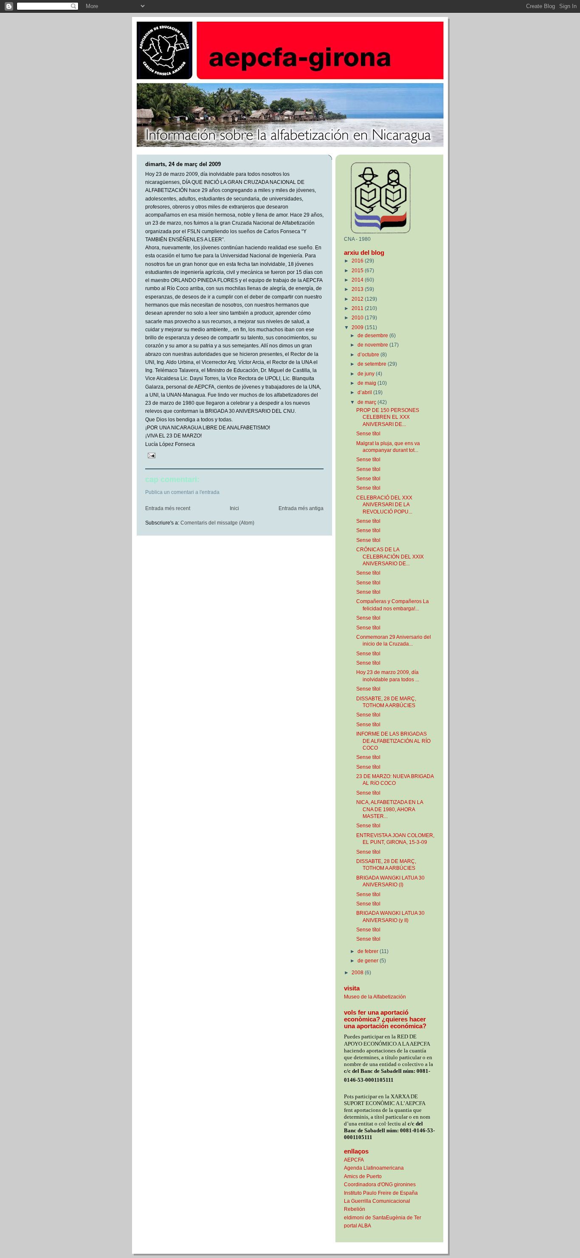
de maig (367, 383)
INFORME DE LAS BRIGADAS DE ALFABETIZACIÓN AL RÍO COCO (393, 740)
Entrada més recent (167, 508)
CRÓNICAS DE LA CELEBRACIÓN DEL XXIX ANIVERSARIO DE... (390, 556)
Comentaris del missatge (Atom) (217, 523)
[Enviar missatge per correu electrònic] (151, 455)
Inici (234, 508)
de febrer (369, 951)
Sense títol (368, 433)
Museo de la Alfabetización (375, 996)
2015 (358, 270)
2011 (358, 308)
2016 (358, 260)
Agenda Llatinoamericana (374, 1168)
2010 (358, 317)
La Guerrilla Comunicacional (377, 1201)
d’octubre (369, 354)
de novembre (373, 344)
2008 (358, 972)
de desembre (373, 335)
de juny (367, 373)
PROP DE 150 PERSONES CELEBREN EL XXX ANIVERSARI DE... (387, 417)
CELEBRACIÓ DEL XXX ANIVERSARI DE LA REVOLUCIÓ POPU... (384, 504)
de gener (369, 960)
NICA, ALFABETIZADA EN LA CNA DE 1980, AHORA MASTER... (389, 809)
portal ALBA (357, 1225)
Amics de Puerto (363, 1176)
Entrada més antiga (301, 508)
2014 (358, 279)
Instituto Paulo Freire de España (381, 1193)
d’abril (365, 392)
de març (367, 402)
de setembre (373, 364)
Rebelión (354, 1209)
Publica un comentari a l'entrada (182, 492)
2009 (358, 327)
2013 (358, 289)
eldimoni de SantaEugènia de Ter (382, 1217)
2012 (358, 299)
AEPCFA (354, 1159)
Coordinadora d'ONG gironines (380, 1184)
